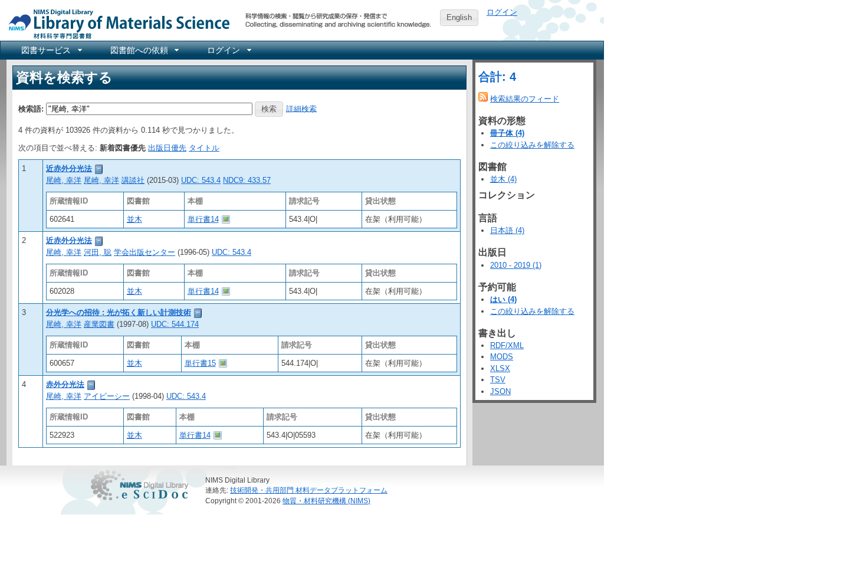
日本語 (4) (507, 230)
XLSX (500, 368)
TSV (497, 379)
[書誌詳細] (99, 168)
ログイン (502, 12)
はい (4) (503, 299)
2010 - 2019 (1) (515, 265)
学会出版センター (144, 252)
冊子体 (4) (507, 133)
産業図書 (99, 324)
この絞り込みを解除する (532, 144)
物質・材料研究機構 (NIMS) (326, 500)
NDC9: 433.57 (247, 180)
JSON (500, 391)
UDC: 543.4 (201, 180)
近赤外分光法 (69, 168)
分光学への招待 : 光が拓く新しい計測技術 (118, 312)
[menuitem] (50, 50)
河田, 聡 (97, 252)
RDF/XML (507, 345)
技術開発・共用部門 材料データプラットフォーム (308, 490)
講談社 (132, 180)
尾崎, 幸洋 (63, 180)
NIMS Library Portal (115, 23)
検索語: (31, 108)
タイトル (204, 147)
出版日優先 (167, 147)
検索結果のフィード (524, 98)
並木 (134, 219)
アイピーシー (107, 396)
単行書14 (203, 219)
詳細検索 (301, 108)
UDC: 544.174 (175, 324)
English (459, 17)
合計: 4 (497, 76)
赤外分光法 (65, 384)
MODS (501, 356)
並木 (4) (503, 179)
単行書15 (200, 363)
